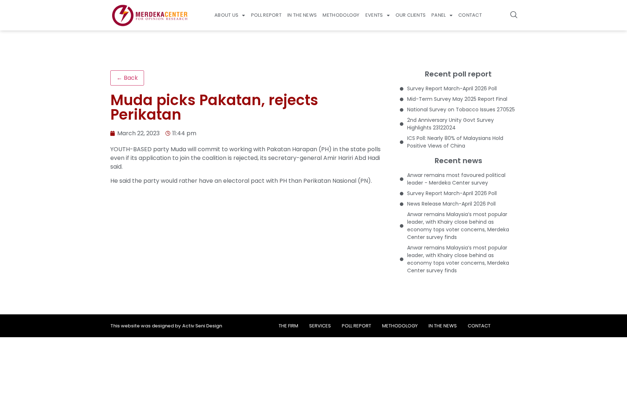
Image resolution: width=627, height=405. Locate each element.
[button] (514, 15)
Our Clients (411, 15)
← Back (127, 78)
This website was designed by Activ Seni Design (166, 325)
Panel (438, 15)
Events (374, 15)
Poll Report (266, 15)
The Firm (288, 325)
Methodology (341, 15)
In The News (302, 15)
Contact (470, 15)
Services (320, 325)
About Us (226, 15)
